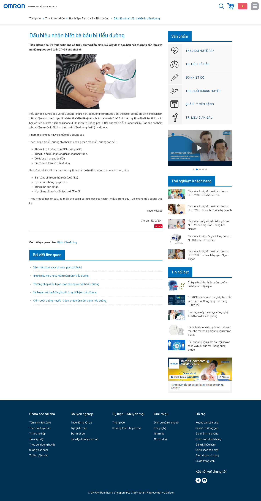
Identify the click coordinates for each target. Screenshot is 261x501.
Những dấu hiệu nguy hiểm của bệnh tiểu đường (61, 275)
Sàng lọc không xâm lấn (84, 439)
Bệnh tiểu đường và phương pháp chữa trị (57, 267)
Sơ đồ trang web (205, 460)
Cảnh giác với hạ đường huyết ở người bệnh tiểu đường (65, 292)
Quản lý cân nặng (200, 104)
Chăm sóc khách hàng (208, 439)
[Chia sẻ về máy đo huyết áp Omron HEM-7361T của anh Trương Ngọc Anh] (176, 209)
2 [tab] (197, 169)
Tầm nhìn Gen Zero (40, 422)
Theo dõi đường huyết (203, 91)
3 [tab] (200, 169)
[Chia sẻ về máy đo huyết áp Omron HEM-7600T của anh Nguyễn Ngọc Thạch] (176, 254)
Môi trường (160, 439)
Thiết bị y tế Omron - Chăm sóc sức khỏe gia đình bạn (30, 6)
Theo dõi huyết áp (200, 50)
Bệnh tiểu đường (67, 242)
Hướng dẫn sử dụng (206, 422)
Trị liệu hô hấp (197, 64)
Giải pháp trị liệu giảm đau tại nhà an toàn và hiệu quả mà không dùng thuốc (209, 345)
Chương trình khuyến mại (126, 428)
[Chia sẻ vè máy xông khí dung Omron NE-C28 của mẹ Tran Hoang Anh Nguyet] (176, 224)
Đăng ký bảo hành (205, 444)
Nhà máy (159, 433)
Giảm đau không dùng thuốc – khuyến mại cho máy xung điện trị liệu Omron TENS (209, 330)
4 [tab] (203, 169)
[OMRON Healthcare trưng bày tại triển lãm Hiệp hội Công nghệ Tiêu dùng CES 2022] (176, 301)
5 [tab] (206, 169)
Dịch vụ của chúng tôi (166, 422)
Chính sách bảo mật (206, 449)
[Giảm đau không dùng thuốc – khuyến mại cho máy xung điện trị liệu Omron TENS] (176, 330)
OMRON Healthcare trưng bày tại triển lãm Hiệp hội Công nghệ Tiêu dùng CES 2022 (210, 300)
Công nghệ (160, 428)
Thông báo (118, 422)
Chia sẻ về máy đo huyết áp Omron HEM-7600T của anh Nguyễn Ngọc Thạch (208, 254)
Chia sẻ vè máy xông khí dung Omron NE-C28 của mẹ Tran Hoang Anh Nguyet (209, 224)
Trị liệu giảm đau (199, 117)
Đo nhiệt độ (195, 77)
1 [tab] (193, 169)
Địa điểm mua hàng (230, 6)
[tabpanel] (200, 148)
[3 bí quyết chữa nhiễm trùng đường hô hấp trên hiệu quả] (176, 286)
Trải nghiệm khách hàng (191, 180)
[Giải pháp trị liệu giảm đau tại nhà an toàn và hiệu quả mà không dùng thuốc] (176, 345)
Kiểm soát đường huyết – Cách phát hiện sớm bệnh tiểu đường (69, 300)
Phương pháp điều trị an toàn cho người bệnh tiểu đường (66, 284)
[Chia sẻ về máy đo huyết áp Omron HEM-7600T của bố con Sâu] (176, 195)
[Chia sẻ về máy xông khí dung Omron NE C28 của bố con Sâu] (176, 240)
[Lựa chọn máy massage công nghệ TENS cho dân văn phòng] (176, 315)
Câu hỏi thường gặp (206, 428)
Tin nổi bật (180, 272)
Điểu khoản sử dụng (207, 455)
